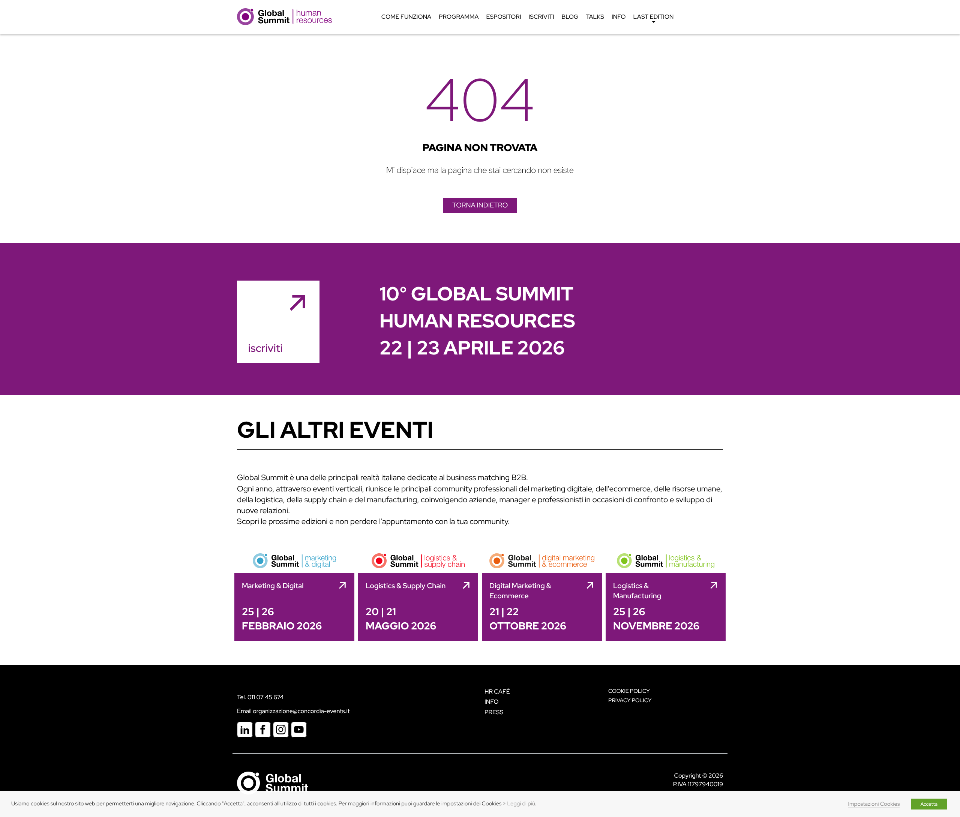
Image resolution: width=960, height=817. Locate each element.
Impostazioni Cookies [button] (874, 804)
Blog (570, 17)
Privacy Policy (629, 700)
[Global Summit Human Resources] (284, 16)
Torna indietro (480, 205)
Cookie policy (629, 691)
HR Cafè (497, 691)
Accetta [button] (929, 804)
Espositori (503, 17)
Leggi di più (521, 803)
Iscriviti (541, 17)
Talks (595, 17)
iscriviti (265, 348)
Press (493, 712)
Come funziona (406, 17)
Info (619, 17)
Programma (458, 17)
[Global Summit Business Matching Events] (272, 783)
